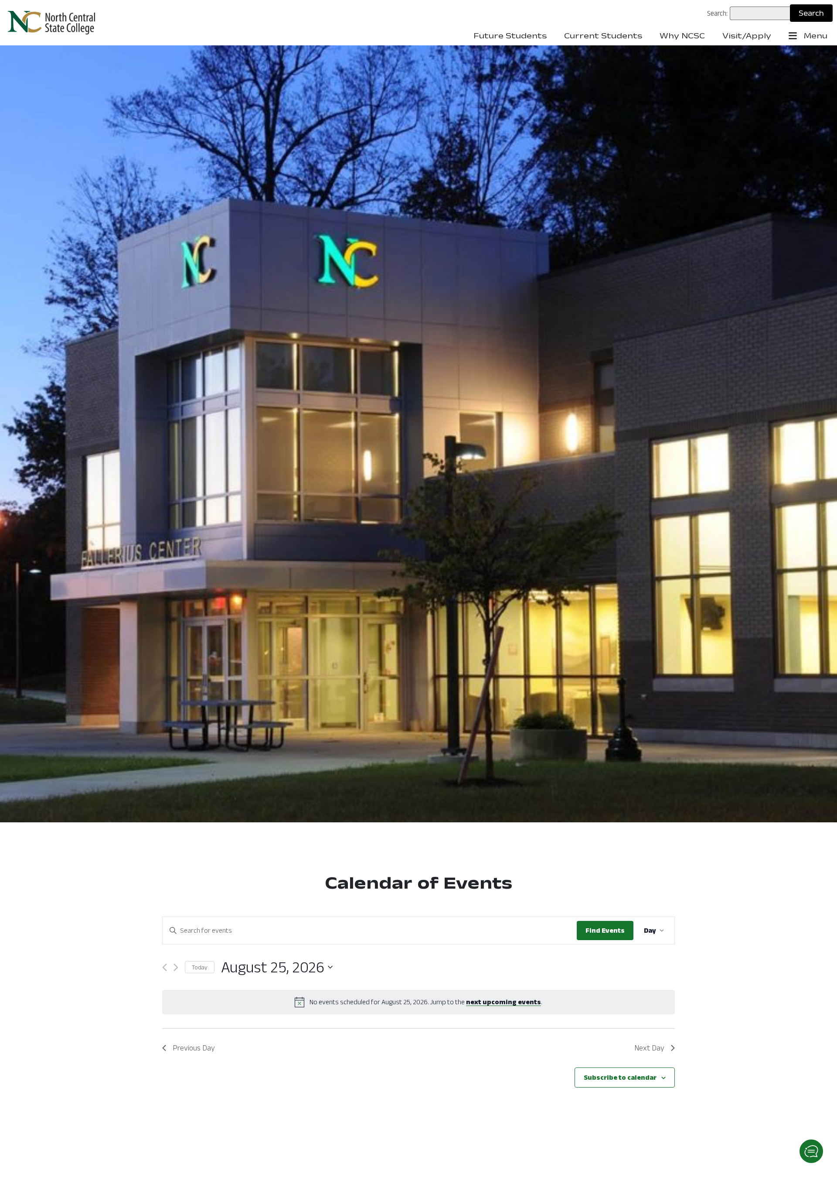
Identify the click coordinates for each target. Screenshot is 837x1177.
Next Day (649, 1048)
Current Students (603, 35)
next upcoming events (503, 1002)
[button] (811, 1151)
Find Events (605, 930)
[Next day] (176, 967)
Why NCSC (682, 35)
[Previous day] (164, 967)
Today (200, 967)
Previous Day (194, 1048)
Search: (717, 13)
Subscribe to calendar (620, 1077)
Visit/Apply (746, 35)
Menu (814, 35)
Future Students (510, 35)
